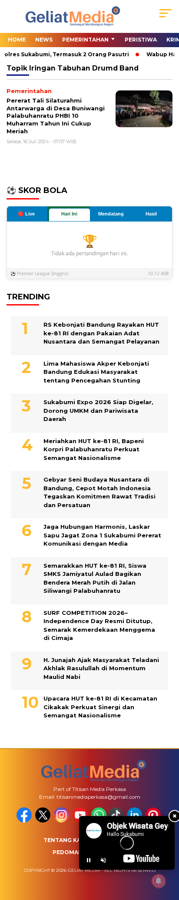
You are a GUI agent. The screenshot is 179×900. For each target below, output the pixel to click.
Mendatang (111, 213)
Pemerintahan (85, 39)
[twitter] (43, 820)
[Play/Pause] (89, 860)
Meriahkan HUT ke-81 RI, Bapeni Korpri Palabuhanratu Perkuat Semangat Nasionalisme (93, 449)
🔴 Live (26, 213)
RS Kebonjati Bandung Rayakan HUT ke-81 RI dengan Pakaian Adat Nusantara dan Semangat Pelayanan (101, 333)
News (44, 39)
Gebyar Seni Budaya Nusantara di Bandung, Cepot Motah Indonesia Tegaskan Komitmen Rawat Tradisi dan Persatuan (99, 492)
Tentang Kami (65, 840)
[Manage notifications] (159, 881)
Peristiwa (141, 39)
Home (17, 39)
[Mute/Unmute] (103, 860)
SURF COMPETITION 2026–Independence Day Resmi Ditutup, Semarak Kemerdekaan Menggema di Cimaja (99, 625)
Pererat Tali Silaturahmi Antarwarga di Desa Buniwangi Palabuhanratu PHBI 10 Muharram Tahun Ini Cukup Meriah (56, 115)
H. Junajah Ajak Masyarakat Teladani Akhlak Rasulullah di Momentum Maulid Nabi (101, 668)
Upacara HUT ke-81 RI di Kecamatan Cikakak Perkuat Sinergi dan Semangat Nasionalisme (100, 707)
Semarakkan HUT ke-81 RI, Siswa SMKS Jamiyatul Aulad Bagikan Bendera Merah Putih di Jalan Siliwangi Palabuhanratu (94, 578)
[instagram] (62, 820)
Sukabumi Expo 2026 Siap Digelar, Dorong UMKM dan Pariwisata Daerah (98, 410)
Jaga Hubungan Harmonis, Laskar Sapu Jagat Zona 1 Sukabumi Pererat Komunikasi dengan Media (102, 535)
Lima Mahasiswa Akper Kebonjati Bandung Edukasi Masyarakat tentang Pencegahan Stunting (96, 372)
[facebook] (25, 820)
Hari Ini (69, 213)
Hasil (151, 213)
